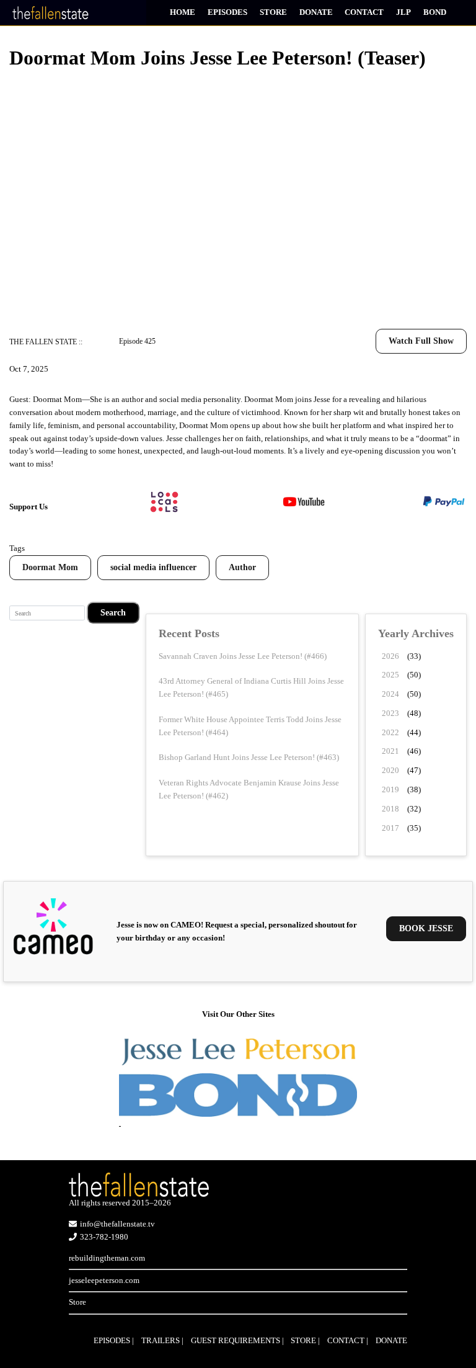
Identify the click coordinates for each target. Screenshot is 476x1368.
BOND (434, 12)
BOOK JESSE (426, 928)
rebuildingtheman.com (107, 1258)
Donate (316, 12)
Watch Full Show (421, 341)
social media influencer (153, 567)
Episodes (227, 12)
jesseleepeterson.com (104, 1280)
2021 (390, 751)
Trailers (160, 1340)
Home (182, 12)
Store (273, 12)
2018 (390, 808)
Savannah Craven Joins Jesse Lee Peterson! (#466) (243, 656)
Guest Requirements (235, 1340)
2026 (390, 656)
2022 (390, 732)
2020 (390, 770)
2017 (390, 828)
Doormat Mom (50, 567)
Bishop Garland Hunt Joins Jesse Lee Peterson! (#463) (249, 757)
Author (242, 567)
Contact (364, 12)
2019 (390, 789)
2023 (390, 713)
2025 (390, 674)
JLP (403, 12)
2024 (390, 694)
